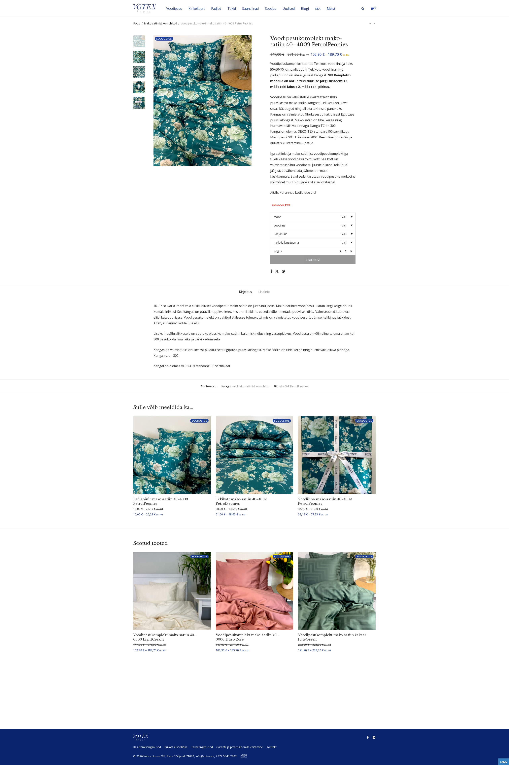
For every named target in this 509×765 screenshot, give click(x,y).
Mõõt (277, 217)
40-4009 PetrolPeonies (293, 386)
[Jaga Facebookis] (271, 271)
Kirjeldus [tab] (245, 292)
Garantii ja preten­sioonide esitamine (239, 747)
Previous (156, 101)
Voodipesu (174, 8)
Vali (134, 514)
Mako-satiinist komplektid (160, 23)
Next (249, 101)
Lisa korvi (313, 260)
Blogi (305, 8)
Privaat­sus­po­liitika (175, 747)
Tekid (231, 8)
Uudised (289, 8)
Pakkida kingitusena (286, 242)
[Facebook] (368, 737)
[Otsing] (362, 9)
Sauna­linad (250, 8)
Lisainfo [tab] (264, 292)
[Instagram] (374, 737)
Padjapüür (280, 234)
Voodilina (279, 225)
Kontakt (271, 747)
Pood (136, 23)
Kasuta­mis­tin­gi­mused (147, 747)
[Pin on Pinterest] (283, 271)
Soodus (270, 8)
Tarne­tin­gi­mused (202, 747)
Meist (331, 8)
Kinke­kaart (196, 8)
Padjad (216, 8)
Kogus (278, 251)
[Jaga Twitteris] (277, 271)
